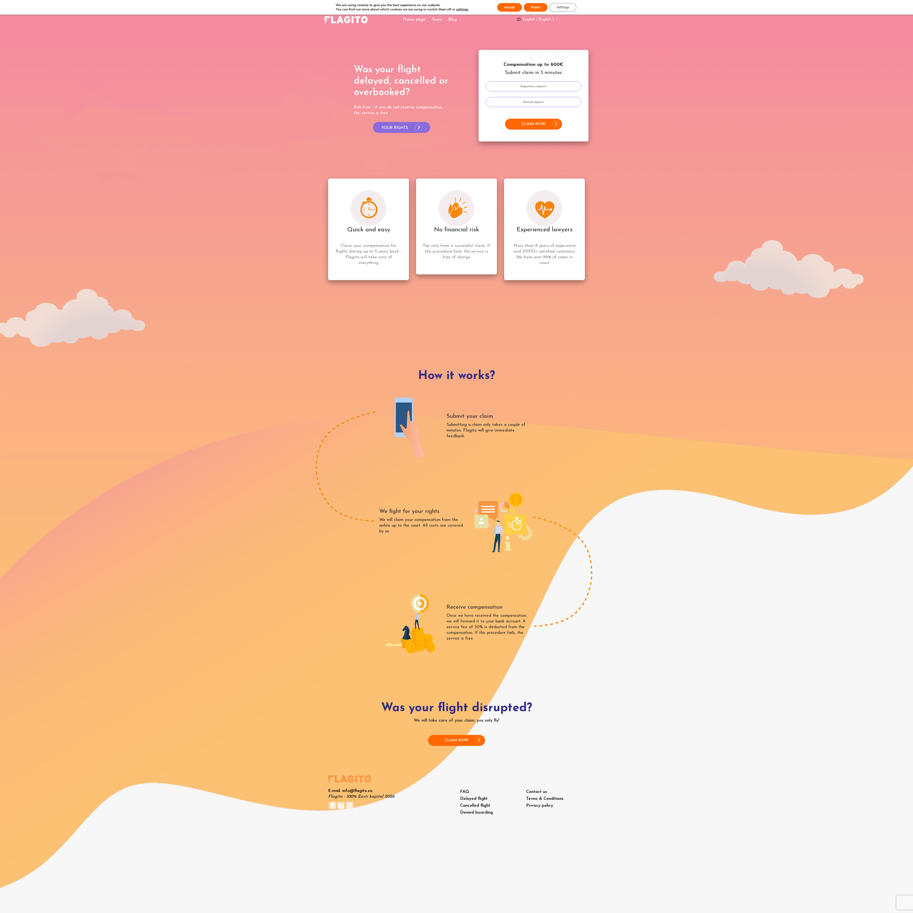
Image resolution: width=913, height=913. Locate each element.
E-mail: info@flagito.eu (350, 791)
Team (437, 20)
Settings (563, 7)
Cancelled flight (475, 806)
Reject (535, 7)
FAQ (464, 792)
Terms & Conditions (544, 799)
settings (462, 9)
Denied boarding (476, 813)
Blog (452, 20)
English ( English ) (538, 19)
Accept (509, 7)
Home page (414, 20)
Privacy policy (539, 806)
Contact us (536, 792)
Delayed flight (474, 799)
